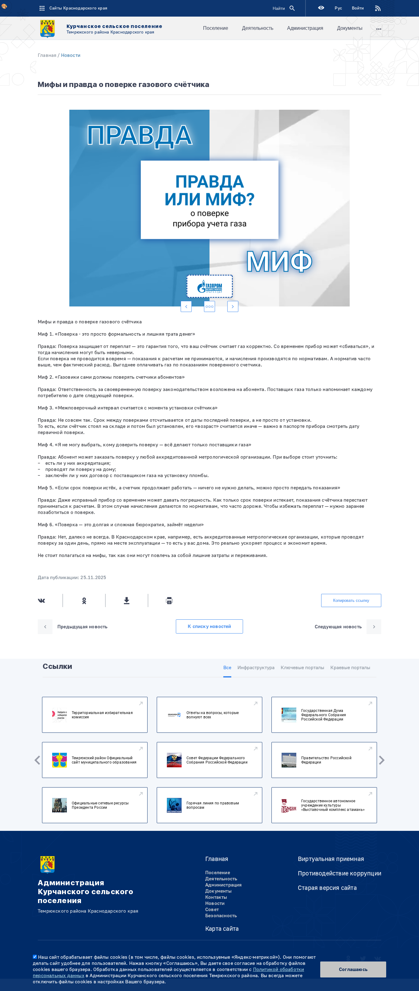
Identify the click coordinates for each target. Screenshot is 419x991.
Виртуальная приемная (331, 859)
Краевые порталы (350, 668)
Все (227, 668)
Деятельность (257, 28)
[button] (186, 306)
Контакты (216, 897)
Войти (358, 8)
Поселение (215, 28)
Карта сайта (222, 929)
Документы (350, 28)
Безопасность (221, 916)
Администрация (305, 28)
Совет (212, 909)
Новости (70, 55)
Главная (47, 55)
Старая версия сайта (327, 888)
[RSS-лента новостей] (373, 8)
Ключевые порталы (302, 668)
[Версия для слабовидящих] (321, 8)
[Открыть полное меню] (378, 28)
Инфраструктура (256, 668)
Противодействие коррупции (339, 873)
